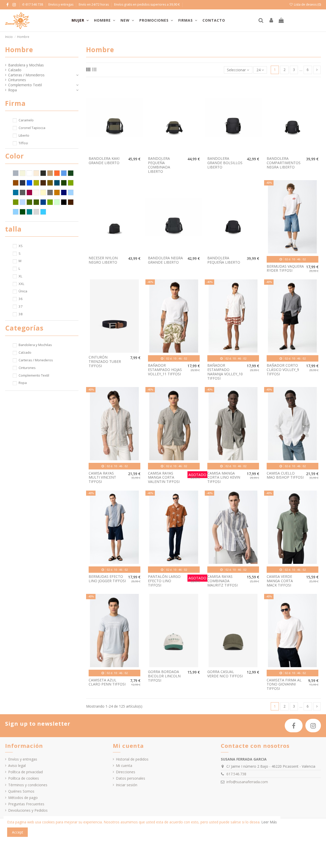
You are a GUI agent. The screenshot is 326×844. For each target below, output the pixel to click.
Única (23, 291)
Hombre (19, 49)
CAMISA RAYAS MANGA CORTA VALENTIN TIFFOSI (164, 477)
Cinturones (17, 79)
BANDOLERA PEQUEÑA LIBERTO (223, 260)
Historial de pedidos (132, 759)
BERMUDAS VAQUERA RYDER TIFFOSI (285, 268)
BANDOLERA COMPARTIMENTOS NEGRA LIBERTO (284, 162)
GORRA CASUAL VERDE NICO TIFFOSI (225, 673)
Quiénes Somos (21, 791)
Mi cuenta (124, 765)
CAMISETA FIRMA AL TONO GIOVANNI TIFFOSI (284, 684)
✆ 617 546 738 (33, 4)
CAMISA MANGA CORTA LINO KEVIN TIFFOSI (223, 477)
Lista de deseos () (307, 4)
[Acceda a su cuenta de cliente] (271, 20)
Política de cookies (23, 778)
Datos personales (130, 778)
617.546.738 (236, 773)
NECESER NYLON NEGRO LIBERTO (103, 260)
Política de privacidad (25, 771)
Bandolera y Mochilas (26, 65)
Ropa (12, 90)
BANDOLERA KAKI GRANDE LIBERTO (104, 160)
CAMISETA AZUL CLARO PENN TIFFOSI (107, 682)
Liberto (24, 135)
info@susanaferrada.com (247, 781)
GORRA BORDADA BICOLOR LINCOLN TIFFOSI (164, 676)
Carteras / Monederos (26, 75)
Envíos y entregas (61, 4)
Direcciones (125, 771)
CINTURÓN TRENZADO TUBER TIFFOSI (105, 361)
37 (21, 306)
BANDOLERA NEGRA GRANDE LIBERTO (165, 260)
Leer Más (269, 822)
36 (21, 298)
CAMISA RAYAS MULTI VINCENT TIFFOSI (102, 477)
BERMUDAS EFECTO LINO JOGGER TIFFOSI (107, 578)
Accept (17, 832)
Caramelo (26, 120)
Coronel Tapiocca (32, 127)
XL (20, 276)
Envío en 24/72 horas (94, 4)
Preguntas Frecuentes (26, 804)
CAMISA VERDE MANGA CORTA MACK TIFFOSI (280, 581)
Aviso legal (17, 765)
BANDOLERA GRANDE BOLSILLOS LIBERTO (224, 162)
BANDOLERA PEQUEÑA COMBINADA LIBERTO (159, 165)
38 (21, 314)
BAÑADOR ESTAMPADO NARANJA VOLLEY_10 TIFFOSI (225, 371)
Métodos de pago (23, 797)
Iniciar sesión (126, 784)
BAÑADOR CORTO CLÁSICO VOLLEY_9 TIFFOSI (283, 369)
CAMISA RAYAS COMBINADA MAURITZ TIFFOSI (222, 581)
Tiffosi (23, 143)
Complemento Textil (25, 84)
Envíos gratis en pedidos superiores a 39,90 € (147, 4)
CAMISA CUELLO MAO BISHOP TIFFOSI (285, 475)
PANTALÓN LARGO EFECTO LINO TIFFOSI (164, 581)
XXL (21, 283)
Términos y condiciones (27, 784)
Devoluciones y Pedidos (28, 810)
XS (21, 246)
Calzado (14, 69)
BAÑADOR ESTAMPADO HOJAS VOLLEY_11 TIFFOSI (165, 369)
